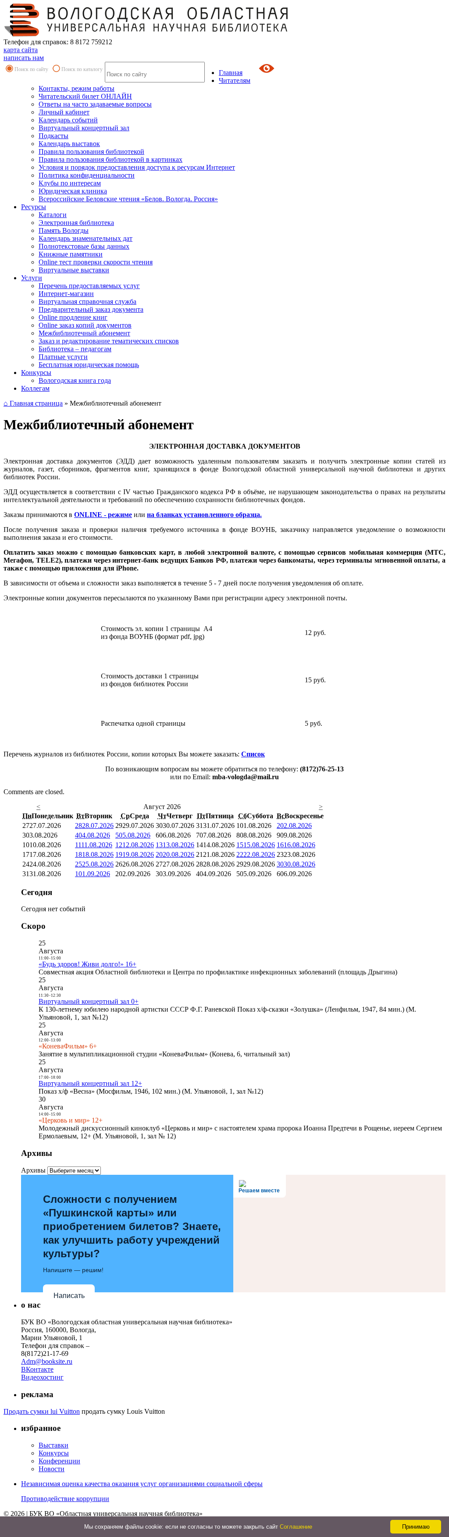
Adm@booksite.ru (46, 1361)
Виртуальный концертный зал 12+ (90, 1083)
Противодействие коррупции (65, 1498)
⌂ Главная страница (33, 403)
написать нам (24, 57)
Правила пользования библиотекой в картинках (110, 159)
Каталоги (53, 214)
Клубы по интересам (70, 183)
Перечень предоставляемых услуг (89, 285)
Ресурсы (33, 206)
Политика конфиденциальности (87, 175)
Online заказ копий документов (85, 325)
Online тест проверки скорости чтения (96, 262)
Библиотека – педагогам (75, 349)
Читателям (234, 80)
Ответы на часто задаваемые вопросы (95, 104)
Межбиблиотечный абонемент (84, 333)
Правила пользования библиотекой (91, 151)
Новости (51, 1469)
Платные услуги (63, 356)
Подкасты (53, 135)
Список (253, 754)
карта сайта (21, 49)
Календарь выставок (69, 143)
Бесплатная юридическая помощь (89, 364)
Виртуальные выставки (74, 270)
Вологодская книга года (75, 380)
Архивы (33, 1170)
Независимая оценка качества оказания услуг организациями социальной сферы (142, 1483)
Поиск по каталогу (82, 69)
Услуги (31, 278)
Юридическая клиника (73, 191)
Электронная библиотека (76, 222)
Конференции (59, 1461)
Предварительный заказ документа (91, 309)
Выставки (53, 1445)
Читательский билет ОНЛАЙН (85, 96)
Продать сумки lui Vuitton (42, 1411)
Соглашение (296, 1526)
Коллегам (35, 388)
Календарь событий (68, 120)
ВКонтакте (37, 1369)
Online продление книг (73, 317)
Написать (69, 1295)
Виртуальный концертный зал (84, 128)
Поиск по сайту (31, 69)
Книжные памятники (71, 254)
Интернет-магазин (66, 293)
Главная (230, 72)
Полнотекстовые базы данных (84, 246)
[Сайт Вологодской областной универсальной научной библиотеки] (146, 34)
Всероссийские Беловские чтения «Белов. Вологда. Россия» (128, 199)
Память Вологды (64, 230)
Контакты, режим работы (76, 88)
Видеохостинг (42, 1377)
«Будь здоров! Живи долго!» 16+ (87, 964)
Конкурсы (36, 372)
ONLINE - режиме (103, 514)
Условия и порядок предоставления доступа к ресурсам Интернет (137, 167)
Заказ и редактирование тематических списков (109, 341)
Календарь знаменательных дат (85, 238)
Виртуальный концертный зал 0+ (89, 1001)
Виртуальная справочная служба (87, 301)
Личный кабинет (64, 112)
